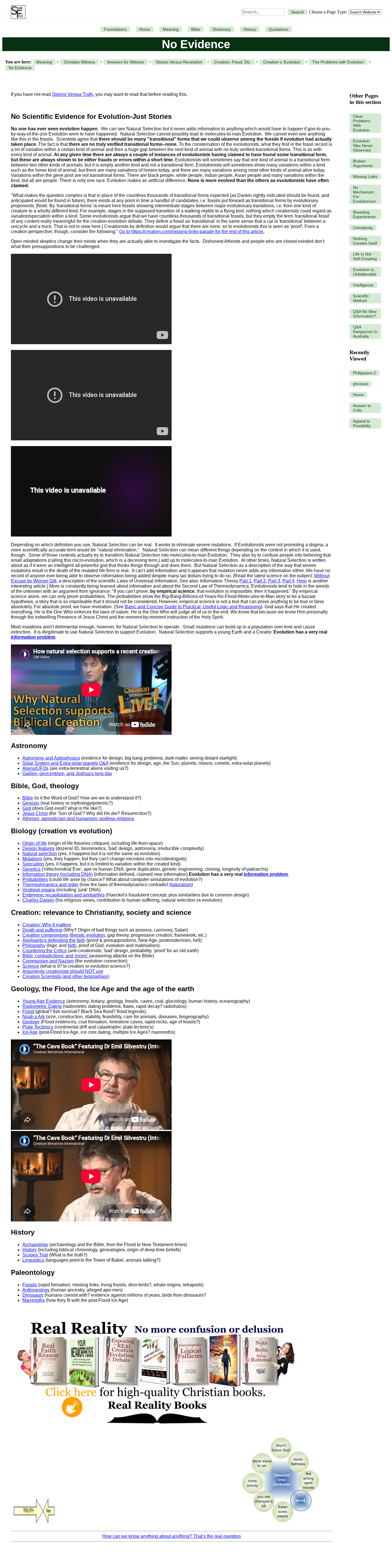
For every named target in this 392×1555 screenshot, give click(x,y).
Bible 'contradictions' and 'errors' (55, 955)
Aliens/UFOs (35, 768)
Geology (31, 1021)
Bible (195, 29)
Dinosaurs (32, 1295)
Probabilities (35, 879)
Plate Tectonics (37, 1027)
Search (297, 12)
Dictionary (222, 29)
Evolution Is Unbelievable (365, 271)
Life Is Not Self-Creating (365, 256)
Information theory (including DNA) (57, 874)
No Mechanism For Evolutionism (364, 194)
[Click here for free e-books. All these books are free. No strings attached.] (155, 1429)
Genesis (30, 803)
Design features (38, 848)
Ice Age (30, 1032)
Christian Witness (79, 62)
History (249, 29)
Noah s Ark (33, 1016)
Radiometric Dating (42, 1006)
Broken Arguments (363, 163)
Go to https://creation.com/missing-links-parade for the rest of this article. (191, 231)
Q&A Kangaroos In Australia (365, 331)
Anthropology (36, 1289)
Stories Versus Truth (72, 94)
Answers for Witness (125, 62)
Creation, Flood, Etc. (232, 62)
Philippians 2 (364, 373)
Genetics (31, 869)
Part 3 (274, 580)
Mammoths (33, 1300)
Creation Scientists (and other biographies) (65, 976)
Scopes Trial (35, 1254)
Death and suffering (42, 929)
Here (302, 580)
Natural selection (39, 853)
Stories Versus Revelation (179, 62)
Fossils (29, 1284)
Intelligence (363, 285)
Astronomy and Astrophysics (51, 758)
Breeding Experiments (364, 214)
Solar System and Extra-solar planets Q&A (65, 763)
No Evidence (20, 67)
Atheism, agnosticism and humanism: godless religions (78, 818)
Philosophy (33, 945)
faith (72, 945)
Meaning (170, 29)
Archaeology (35, 1244)
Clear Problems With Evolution (361, 123)
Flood (28, 1011)
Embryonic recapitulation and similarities (63, 894)
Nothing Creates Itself (365, 240)
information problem (33, 637)
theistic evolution (88, 935)
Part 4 (288, 580)
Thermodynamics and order (50, 884)
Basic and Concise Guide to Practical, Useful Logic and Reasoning (193, 606)
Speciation (33, 863)
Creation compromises (45, 935)
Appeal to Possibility (362, 423)
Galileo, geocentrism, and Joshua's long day (67, 773)
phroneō (360, 384)
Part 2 (260, 580)
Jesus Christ (35, 813)
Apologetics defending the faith (53, 940)
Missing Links (365, 176)
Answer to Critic (362, 408)
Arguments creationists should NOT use (62, 971)
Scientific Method (361, 298)
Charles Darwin (38, 900)
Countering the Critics (44, 950)
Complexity (363, 227)
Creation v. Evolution (281, 62)
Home (144, 29)
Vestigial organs (38, 889)
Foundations (115, 29)
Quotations (278, 29)
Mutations (32, 858)
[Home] (17, 12)
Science (30, 966)
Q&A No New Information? (365, 313)
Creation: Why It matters (46, 924)
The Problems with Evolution (338, 62)
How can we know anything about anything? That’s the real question (171, 1536)
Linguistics (33, 1260)
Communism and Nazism (48, 960)
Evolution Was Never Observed (363, 145)
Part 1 (245, 580)
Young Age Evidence (43, 1001)
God (26, 808)
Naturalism (180, 884)
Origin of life (34, 843)
